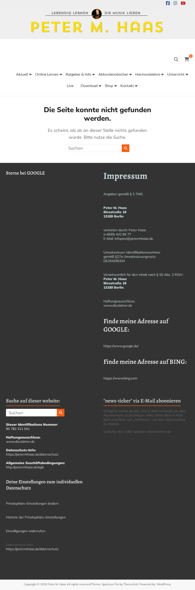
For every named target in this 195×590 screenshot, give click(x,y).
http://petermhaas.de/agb (25, 467)
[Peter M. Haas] (97, 11)
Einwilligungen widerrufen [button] (25, 531)
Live (70, 85)
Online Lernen (46, 74)
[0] (186, 59)
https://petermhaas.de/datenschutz (32, 454)
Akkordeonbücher (113, 74)
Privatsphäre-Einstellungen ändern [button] (32, 503)
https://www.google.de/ (121, 346)
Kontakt (127, 85)
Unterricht (176, 74)
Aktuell (22, 74)
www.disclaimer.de (117, 305)
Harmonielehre (147, 74)
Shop (109, 85)
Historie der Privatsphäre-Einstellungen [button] (36, 517)
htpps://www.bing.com (120, 378)
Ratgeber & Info (78, 74)
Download (89, 85)
